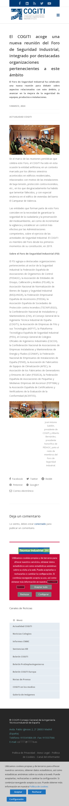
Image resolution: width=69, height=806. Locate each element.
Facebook (17, 478)
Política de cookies (38, 786)
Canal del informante (48, 756)
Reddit (48, 478)
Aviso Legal (43, 752)
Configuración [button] (16, 799)
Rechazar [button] (37, 791)
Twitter (33, 478)
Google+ (34, 484)
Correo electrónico (23, 490)
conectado (40, 523)
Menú (19, 620)
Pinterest (17, 484)
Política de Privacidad (23, 752)
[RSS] (34, 3)
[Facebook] (19, 3)
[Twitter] (42, 3)
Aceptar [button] (18, 791)
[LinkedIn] (27, 3)
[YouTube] (49, 3)
